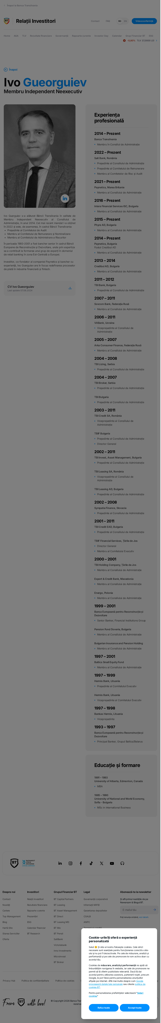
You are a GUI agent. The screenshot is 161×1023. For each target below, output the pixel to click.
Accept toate (135, 1007)
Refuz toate (104, 1007)
